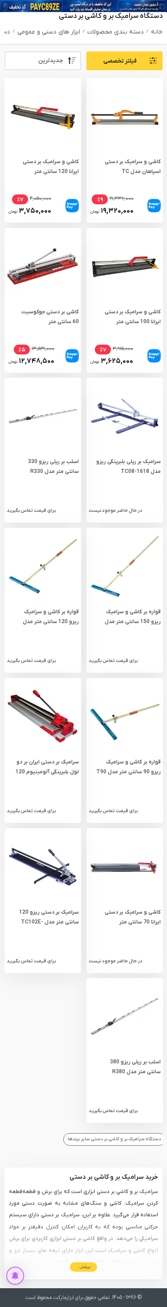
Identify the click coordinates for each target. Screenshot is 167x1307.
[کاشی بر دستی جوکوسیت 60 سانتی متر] (42, 266)
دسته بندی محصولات (115, 32)
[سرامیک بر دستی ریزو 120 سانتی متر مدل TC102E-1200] (42, 866)
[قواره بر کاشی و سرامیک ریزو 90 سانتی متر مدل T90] (124, 716)
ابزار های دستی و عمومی (48, 32)
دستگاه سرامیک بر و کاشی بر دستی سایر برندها (114, 1139)
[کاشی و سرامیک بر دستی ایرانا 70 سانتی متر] (124, 866)
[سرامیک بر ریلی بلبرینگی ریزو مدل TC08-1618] (124, 416)
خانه (157, 32)
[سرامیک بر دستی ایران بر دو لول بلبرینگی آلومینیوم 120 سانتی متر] (42, 716)
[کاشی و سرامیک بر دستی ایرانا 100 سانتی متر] (124, 266)
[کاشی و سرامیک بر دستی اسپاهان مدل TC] (124, 116)
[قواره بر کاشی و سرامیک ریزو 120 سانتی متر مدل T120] (42, 566)
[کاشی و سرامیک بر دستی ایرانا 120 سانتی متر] (42, 116)
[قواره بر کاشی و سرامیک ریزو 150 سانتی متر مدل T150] (124, 566)
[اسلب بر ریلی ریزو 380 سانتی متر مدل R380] (124, 1016)
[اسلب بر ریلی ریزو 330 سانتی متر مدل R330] (42, 416)
